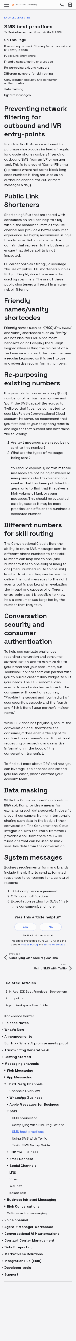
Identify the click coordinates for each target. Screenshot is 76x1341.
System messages (17, 95)
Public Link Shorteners (20, 56)
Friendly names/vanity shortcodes (28, 62)
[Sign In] (70, 4)
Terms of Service (54, 944)
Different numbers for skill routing (28, 73)
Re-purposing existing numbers (26, 67)
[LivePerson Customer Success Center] (24, 4)
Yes (25, 927)
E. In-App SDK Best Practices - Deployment (36, 991)
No (51, 927)
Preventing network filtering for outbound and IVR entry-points (37, 48)
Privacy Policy (29, 944)
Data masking (13, 89)
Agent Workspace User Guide (27, 1005)
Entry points (15, 998)
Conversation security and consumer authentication (30, 81)
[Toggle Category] (2, 1023)
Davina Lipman (17, 32)
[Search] (62, 4)
